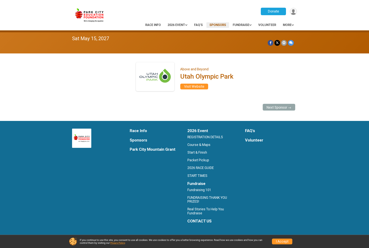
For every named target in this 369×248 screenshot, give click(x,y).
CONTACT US (199, 221)
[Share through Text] (291, 43)
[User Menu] (293, 11)
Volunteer (267, 25)
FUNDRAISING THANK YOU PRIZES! (207, 199)
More (287, 25)
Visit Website (194, 86)
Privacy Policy (117, 242)
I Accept (282, 241)
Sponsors (217, 25)
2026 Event (176, 25)
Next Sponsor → (279, 107)
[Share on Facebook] (270, 43)
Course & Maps (198, 145)
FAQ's (198, 25)
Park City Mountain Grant (152, 149)
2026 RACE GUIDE (200, 168)
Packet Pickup (198, 160)
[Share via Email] (284, 43)
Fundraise (241, 25)
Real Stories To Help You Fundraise (205, 211)
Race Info (153, 25)
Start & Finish (197, 152)
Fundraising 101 (199, 190)
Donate (273, 11)
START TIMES (197, 176)
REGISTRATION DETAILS (205, 137)
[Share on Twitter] (277, 43)
